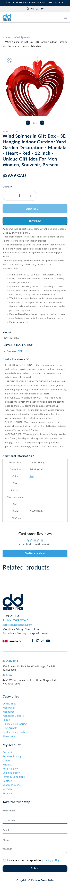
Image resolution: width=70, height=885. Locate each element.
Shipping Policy (11, 772)
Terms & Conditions (14, 776)
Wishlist (7, 764)
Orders (6, 760)
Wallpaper (8, 711)
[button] (42, 9)
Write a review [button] (35, 553)
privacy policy (50, 860)
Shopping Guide (12, 784)
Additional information (17, 455)
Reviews (7, 793)
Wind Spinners (22, 37)
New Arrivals (10, 728)
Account (7, 752)
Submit (35, 868)
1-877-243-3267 (15, 620)
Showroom (9, 736)
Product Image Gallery (15, 732)
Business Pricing (12, 756)
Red (32, 476)
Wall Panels (9, 707)
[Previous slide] (28, 123)
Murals (6, 719)
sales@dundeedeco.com (17, 624)
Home (6, 37)
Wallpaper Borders (13, 715)
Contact (7, 780)
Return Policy (10, 768)
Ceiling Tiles (9, 703)
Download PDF (14, 351)
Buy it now (35, 220)
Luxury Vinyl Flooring (15, 723)
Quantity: (17, 191)
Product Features (14, 359)
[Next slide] (42, 123)
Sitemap (7, 789)
